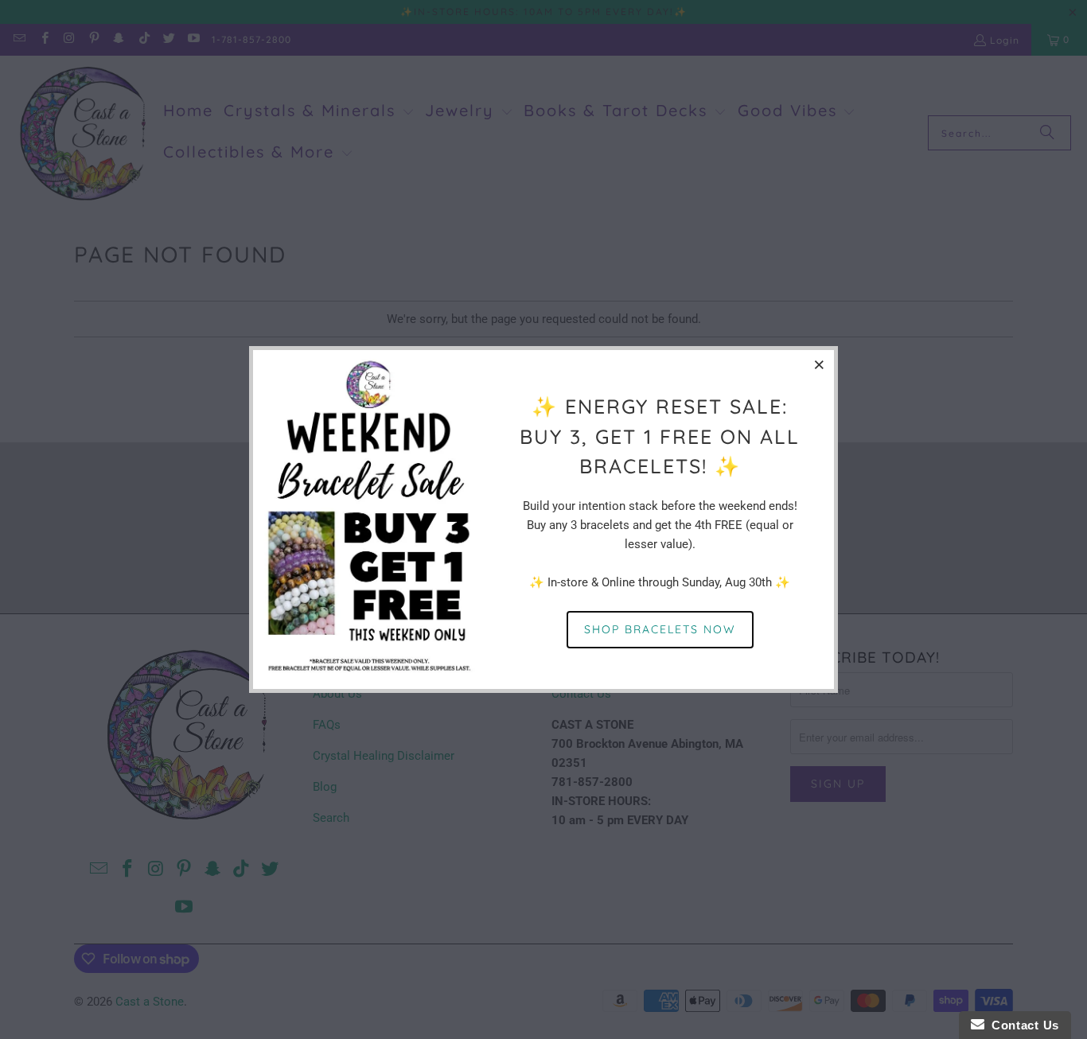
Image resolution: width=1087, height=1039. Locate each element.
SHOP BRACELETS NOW (660, 629)
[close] (819, 364)
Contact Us (1021, 1025)
